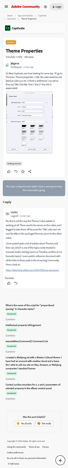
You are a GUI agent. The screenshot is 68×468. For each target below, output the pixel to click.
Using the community (16, 447)
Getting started (14, 163)
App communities (25, 15)
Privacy (45, 447)
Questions (11, 18)
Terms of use (34, 447)
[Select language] (45, 6)
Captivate (42, 15)
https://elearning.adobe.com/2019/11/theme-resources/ (32, 270)
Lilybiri (14, 212)
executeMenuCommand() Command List (27, 341)
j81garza (15, 63)
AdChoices (14, 463)
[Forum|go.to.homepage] (25, 6)
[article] (34, 248)
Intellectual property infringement (23, 325)
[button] (6, 7)
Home (10, 15)
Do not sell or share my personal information (26, 458)
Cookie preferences (15, 452)
